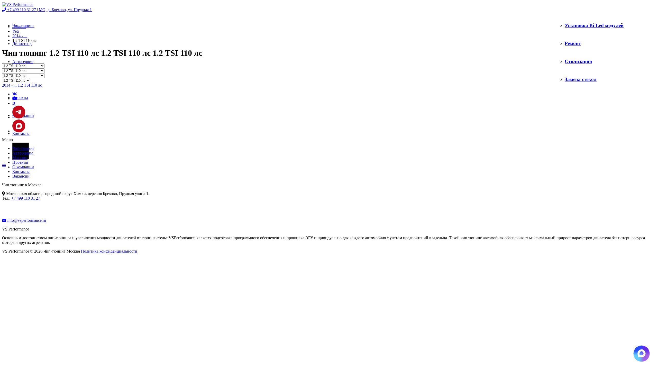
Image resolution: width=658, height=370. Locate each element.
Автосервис (22, 61)
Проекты (20, 97)
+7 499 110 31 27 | (49, 9)
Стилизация (578, 61)
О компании (23, 167)
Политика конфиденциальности (109, 251)
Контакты (21, 133)
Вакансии (21, 176)
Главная (19, 26)
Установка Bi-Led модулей (594, 25)
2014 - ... (19, 36)
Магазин (20, 157)
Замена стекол (581, 79)
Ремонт (573, 43)
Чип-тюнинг (23, 148)
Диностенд (22, 43)
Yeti (15, 31)
